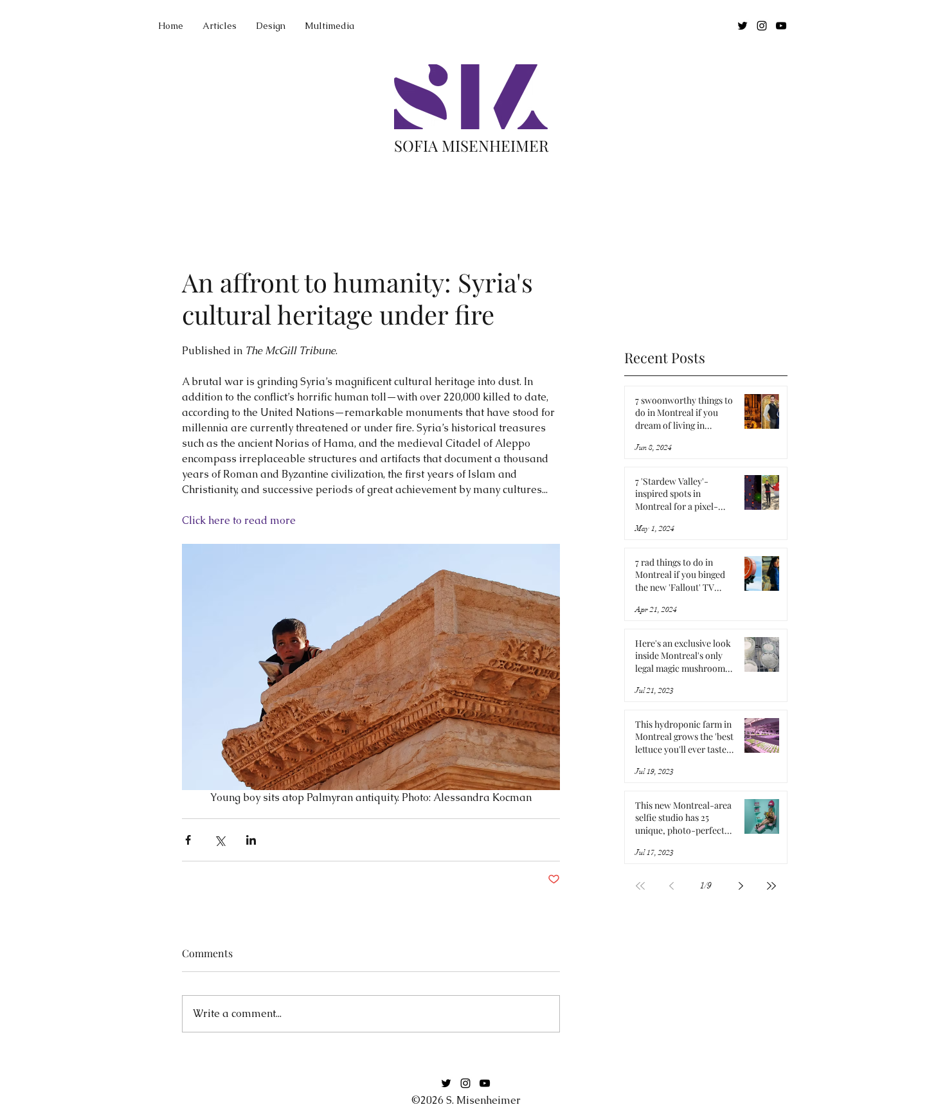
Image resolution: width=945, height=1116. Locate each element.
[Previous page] (671, 885)
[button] (329, 25)
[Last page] (771, 885)
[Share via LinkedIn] (251, 840)
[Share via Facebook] (188, 840)
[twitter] (742, 25)
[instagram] (761, 25)
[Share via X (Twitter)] (219, 840)
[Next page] (740, 885)
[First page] (640, 885)
